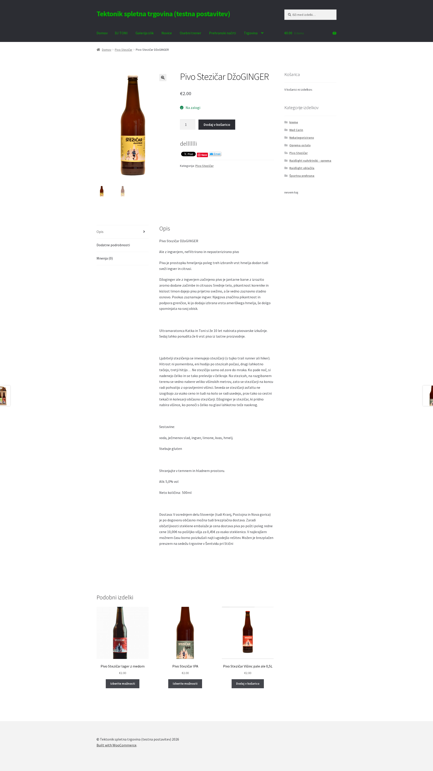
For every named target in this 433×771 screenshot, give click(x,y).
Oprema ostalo (300, 145)
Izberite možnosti (122, 683)
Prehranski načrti (222, 33)
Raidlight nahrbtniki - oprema (310, 161)
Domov (102, 33)
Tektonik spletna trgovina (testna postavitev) (163, 13)
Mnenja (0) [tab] (105, 258)
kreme (293, 122)
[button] (162, 77)
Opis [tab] (100, 231)
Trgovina (251, 33)
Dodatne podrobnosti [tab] (113, 245)
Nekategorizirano (301, 138)
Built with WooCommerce (116, 745)
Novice (166, 33)
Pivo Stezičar (123, 50)
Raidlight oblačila (301, 168)
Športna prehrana (301, 176)
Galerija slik (145, 33)
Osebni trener (190, 33)
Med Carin (296, 130)
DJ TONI (121, 33)
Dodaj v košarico (217, 124)
